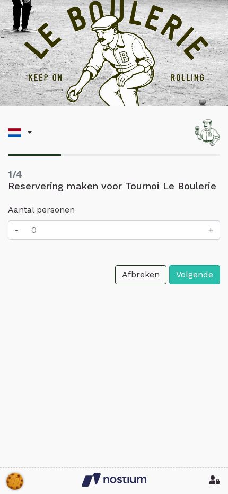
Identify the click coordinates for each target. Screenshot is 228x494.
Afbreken (141, 274)
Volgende (194, 274)
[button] (20, 132)
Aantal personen (41, 210)
